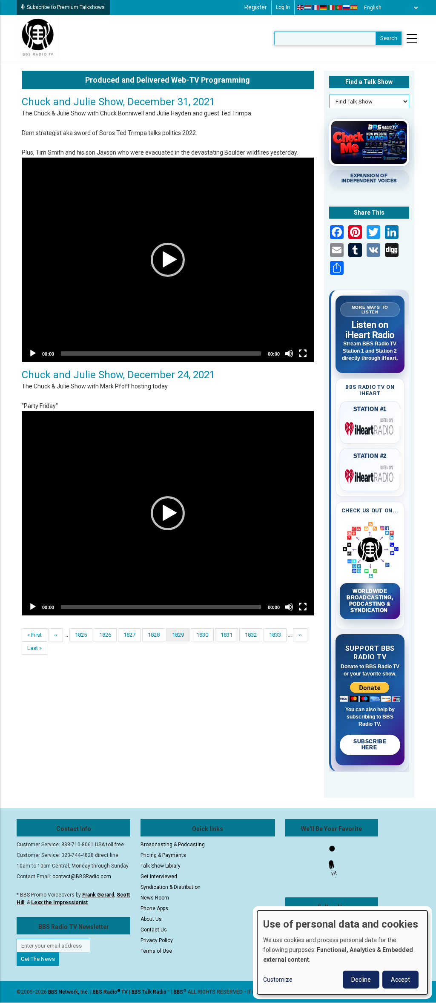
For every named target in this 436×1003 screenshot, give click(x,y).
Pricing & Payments (163, 855)
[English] (300, 8)
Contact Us (154, 930)
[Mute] (289, 353)
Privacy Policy (157, 940)
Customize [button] (278, 979)
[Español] (354, 8)
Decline (361, 979)
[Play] (33, 353)
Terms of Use (156, 951)
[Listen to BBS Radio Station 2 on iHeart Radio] (370, 474)
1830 (202, 635)
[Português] (339, 8)
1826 (105, 635)
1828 (154, 635)
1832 (251, 635)
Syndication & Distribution (171, 887)
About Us (151, 919)
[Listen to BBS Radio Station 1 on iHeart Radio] (370, 427)
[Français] (316, 8)
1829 (180, 636)
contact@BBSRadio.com (81, 876)
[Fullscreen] (302, 353)
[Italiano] (331, 8)
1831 (227, 635)
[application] (168, 260)
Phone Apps (154, 908)
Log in (283, 7)
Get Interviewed (159, 876)
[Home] (38, 37)
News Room (155, 898)
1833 (275, 635)
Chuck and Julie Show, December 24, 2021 (118, 375)
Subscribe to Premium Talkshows (66, 7)
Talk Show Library (161, 866)
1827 (129, 635)
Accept (400, 979)
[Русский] (346, 8)
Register (255, 7)
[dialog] (342, 952)
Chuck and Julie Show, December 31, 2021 (118, 102)
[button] (168, 260)
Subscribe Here (369, 744)
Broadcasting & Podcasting (173, 845)
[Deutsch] (323, 8)
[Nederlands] (308, 8)
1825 (81, 635)
